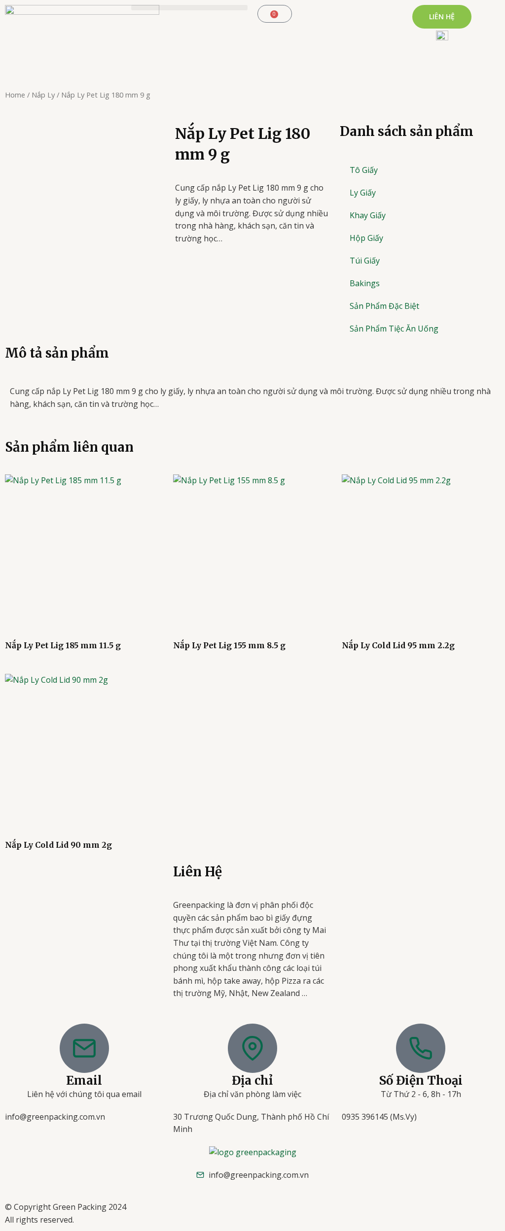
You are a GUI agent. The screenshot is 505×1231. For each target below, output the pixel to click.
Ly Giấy (363, 192)
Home (15, 95)
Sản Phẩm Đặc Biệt (384, 305)
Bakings (365, 283)
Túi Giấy (365, 260)
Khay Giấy (368, 215)
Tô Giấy (364, 170)
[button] (189, 7)
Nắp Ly (43, 95)
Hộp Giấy (366, 238)
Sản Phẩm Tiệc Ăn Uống (394, 328)
